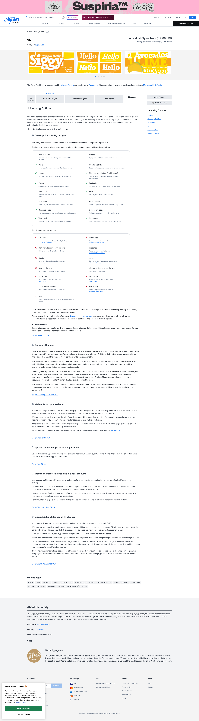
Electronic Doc (153, 130)
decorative (51, 586)
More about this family (152, 85)
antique (31, 586)
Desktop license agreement (81, 316)
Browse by (45, 23)
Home (29, 31)
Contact (151, 687)
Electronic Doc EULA (43, 507)
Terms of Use (126, 687)
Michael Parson (67, 85)
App (149, 126)
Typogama (38, 31)
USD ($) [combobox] (166, 17)
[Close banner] (111, 17)
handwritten (79, 582)
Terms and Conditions (130, 683)
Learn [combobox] (155, 17)
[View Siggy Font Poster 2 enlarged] (99, 62)
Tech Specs (109, 98)
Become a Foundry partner (105, 683)
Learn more (42, 263)
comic (38, 582)
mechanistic (41, 586)
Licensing (132, 97)
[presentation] (25, 63)
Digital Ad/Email (153, 133)
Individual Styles (80, 98)
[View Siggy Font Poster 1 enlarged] (51, 62)
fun (71, 582)
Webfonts (151, 122)
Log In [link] (193, 17)
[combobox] (51, 17)
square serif (135, 582)
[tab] (95, 76)
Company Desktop (154, 119)
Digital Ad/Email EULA (44, 563)
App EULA (39, 464)
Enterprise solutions (186, 23)
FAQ (149, 683)
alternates (46, 582)
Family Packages (50, 98)
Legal (124, 698)
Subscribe (56, 686)
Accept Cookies (23, 708)
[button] (196, 7)
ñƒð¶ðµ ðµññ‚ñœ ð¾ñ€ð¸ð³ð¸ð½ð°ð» (72, 586)
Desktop (151, 115)
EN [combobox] (177, 17)
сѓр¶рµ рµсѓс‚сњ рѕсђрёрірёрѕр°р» (98, 582)
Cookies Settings (23, 714)
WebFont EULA (41, 437)
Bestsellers (78, 23)
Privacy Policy (127, 691)
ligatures (56, 582)
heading (116, 582)
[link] (26, 17)
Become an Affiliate (103, 687)
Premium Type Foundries (116, 23)
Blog (134, 23)
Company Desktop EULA (45, 394)
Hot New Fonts (94, 23)
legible (30, 582)
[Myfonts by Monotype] (11, 20)
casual (64, 582)
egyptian (125, 582)
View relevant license (45, 243)
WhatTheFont (148, 23)
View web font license (97, 253)
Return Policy (126, 694)
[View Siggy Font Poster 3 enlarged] (148, 62)
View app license (95, 263)
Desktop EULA (40, 335)
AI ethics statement (96, 291)
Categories (61, 23)
